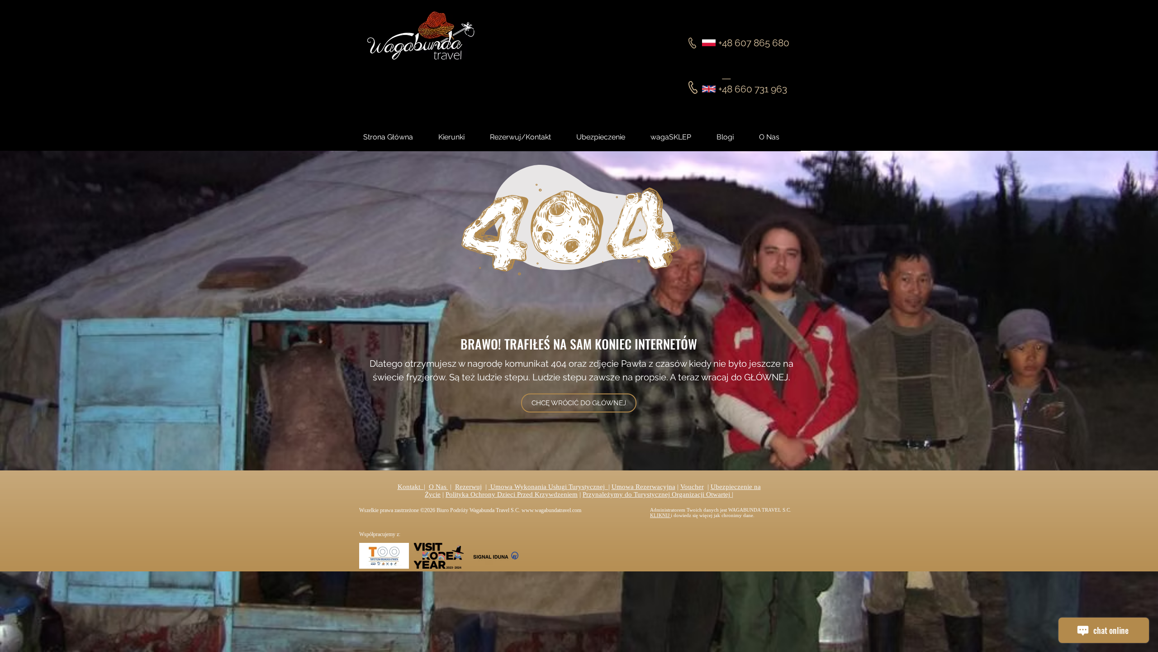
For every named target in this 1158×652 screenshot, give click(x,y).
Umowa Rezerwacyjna (643, 486)
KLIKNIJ (660, 515)
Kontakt (411, 486)
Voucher (692, 486)
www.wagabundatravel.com (551, 510)
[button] (733, 137)
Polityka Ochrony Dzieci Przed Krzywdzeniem (512, 494)
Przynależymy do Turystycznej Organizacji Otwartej (657, 494)
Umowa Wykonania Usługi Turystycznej (548, 486)
